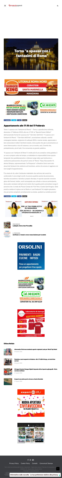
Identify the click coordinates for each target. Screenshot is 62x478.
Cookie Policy (25, 463)
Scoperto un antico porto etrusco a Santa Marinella (28, 379)
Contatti (34, 463)
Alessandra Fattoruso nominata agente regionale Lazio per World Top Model (35, 349)
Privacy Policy (14, 463)
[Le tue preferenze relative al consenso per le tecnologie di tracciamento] (59, 475)
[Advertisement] (31, 24)
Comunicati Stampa (46, 463)
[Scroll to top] (58, 468)
